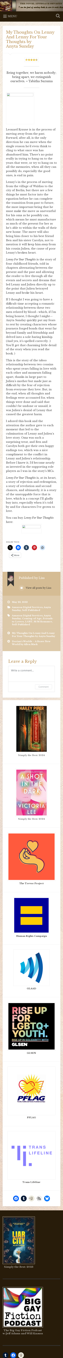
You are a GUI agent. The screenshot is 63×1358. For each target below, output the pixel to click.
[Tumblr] (24, 1198)
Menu (12, 16)
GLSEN (31, 1053)
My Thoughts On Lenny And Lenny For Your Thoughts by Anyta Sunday (30, 39)
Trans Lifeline (31, 1182)
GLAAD (31, 988)
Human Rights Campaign (31, 936)
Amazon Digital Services (27, 607)
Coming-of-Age (32, 618)
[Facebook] (16, 1198)
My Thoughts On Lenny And (33, 634)
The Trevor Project (31, 883)
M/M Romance (43, 621)
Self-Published (31, 610)
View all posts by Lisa (38, 587)
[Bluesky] (47, 1198)
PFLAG (31, 1117)
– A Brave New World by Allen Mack (31, 643)
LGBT (28, 621)
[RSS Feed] (39, 1198)
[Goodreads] (31, 1198)
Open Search (57, 16)
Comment (43, 686)
